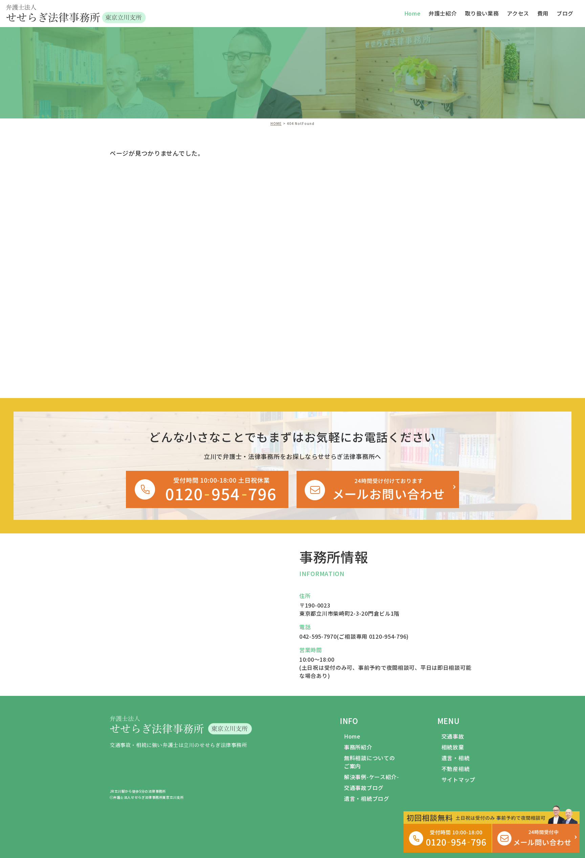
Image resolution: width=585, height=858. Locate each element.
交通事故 (452, 736)
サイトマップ (458, 779)
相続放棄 (452, 747)
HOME (276, 123)
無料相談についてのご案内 (369, 762)
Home (352, 736)
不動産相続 (455, 769)
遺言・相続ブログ (366, 798)
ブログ (565, 13)
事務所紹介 (358, 747)
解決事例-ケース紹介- (371, 777)
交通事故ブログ (364, 788)
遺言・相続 (455, 758)
